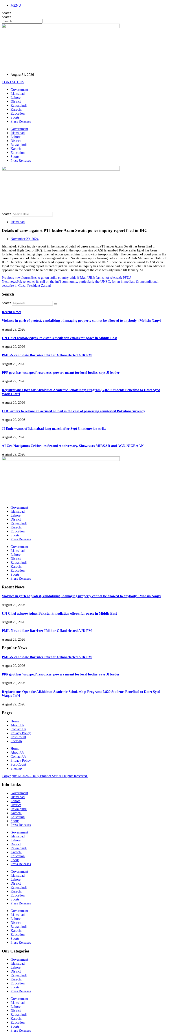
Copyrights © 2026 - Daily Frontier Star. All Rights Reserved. (45, 776)
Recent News (11, 312)
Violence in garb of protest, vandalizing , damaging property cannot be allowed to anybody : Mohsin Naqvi (81, 320)
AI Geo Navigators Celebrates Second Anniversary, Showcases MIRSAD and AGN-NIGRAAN (73, 446)
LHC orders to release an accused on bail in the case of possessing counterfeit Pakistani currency (73, 411)
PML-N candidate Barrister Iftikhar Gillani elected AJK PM (47, 355)
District (16, 101)
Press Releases (21, 121)
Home (15, 721)
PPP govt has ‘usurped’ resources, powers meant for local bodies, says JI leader (60, 372)
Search (6, 13)
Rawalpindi (19, 105)
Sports (15, 117)
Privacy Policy (21, 733)
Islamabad (18, 93)
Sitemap (16, 741)
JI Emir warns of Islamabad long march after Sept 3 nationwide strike (54, 428)
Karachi (16, 109)
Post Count (18, 737)
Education (18, 113)
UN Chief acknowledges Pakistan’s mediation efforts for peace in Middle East (59, 338)
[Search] (55, 304)
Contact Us (18, 729)
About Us (17, 725)
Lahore (15, 97)
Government (19, 89)
